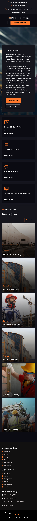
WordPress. (18, 515)
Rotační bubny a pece (13, 127)
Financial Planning (12, 254)
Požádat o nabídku (20, 22)
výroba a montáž (11, 149)
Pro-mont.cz (20, 17)
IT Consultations (11, 289)
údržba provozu (11, 171)
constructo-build (23, 513)
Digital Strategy (11, 394)
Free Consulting (10, 429)
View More (29, 220)
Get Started (13, 106)
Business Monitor (11, 324)
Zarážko (7, 193)
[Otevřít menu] (8, 22)
